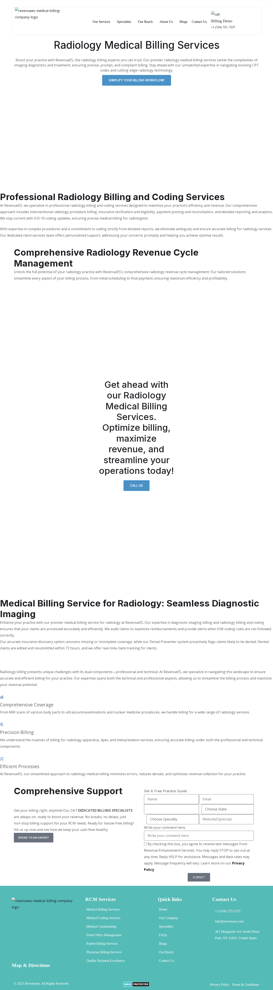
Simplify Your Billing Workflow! (136, 80)
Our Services (101, 21)
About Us (166, 21)
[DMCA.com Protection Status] (136, 983)
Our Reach (145, 21)
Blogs (183, 21)
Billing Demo (221, 21)
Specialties (124, 21)
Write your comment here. (165, 827)
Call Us (136, 485)
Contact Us (199, 21)
